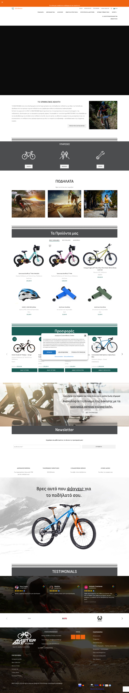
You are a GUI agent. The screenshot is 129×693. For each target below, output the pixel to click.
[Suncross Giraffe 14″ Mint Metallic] (29, 257)
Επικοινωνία (96, 636)
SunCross (29, 278)
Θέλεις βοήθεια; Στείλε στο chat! (51, 636)
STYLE (40, 364)
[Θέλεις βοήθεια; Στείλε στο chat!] (39, 636)
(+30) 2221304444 (53, 644)
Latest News (15, 672)
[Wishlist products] (111, 8)
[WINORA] (99, 618)
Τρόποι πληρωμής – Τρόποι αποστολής (104, 646)
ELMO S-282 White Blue (29, 307)
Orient (13, 362)
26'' (99, 272)
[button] (85, 336)
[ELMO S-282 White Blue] (29, 294)
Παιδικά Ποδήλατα (21, 276)
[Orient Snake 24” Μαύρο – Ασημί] (25, 344)
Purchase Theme (16, 676)
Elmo (29, 312)
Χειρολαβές (69, 310)
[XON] (64, 618)
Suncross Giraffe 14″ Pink (64, 273)
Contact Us (15, 669)
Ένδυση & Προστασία (33, 310)
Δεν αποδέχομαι (63, 352)
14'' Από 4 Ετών (31, 276)
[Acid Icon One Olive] (100, 294)
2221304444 (18, 8)
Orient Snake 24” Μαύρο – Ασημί (21, 355)
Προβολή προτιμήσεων (78, 352)
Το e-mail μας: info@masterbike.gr (51, 640)
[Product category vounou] (28, 203)
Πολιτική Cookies (59, 356)
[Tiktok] (83, 637)
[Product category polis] (100, 203)
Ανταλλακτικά (61, 310)
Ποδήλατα (39, 276)
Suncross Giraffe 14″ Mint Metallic (29, 273)
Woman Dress (16, 666)
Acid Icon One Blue (64, 307)
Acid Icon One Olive (100, 307)
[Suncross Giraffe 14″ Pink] (64, 257)
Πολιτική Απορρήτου (68, 356)
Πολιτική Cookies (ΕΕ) (99, 656)
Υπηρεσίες (96, 639)
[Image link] (24, 638)
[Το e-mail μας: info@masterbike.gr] (39, 640)
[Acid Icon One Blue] (64, 294)
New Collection (16, 662)
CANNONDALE (95, 362)
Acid (64, 312)
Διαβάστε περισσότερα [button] (90, 602)
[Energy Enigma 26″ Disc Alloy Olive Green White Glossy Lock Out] (100, 254)
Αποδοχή (49, 352)
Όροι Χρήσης (97, 659)
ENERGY (100, 275)
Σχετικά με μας (97, 642)
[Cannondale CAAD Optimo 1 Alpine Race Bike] (104, 344)
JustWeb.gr (59, 683)
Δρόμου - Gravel (102, 359)
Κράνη (21, 310)
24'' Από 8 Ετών (27, 357)
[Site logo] (21, 14)
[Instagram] (78, 637)
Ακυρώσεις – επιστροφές (100, 649)
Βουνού (96, 272)
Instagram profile (17, 659)
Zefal (29, 618)
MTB (25, 310)
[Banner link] (103, 115)
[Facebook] (73, 637)
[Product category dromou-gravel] (64, 203)
